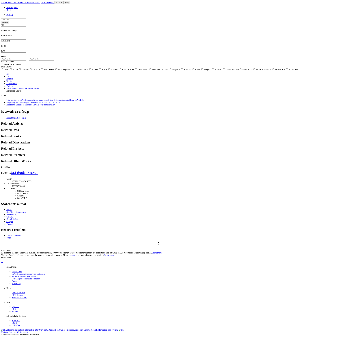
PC (2, 262)
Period (4, 56)
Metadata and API (19, 297)
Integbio (208, 69)
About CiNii (17, 271)
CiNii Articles (128, 69)
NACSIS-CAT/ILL (160, 69)
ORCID (9, 217)
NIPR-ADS (247, 69)
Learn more (157, 253)
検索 (67, 3)
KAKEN (187, 69)
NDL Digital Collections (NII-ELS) (73, 69)
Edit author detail (13, 235)
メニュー (59, 3)
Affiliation (5, 41)
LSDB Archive (232, 69)
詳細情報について (24, 173)
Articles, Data (12, 7)
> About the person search (28, 88)
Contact (15, 281)
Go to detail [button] (35, 2)
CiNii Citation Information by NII (15, 2)
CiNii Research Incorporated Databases (28, 274)
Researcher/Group (8, 30)
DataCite (36, 69)
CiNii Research (18, 292)
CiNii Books (143, 69)
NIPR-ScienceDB (264, 69)
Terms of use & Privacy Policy (25, 276)
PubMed (218, 69)
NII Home (16, 283)
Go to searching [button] (47, 2)
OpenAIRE (280, 69)
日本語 (9, 15)
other (8, 238)
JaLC (6, 69)
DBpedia (176, 69)
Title (3, 25)
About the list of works (16, 118)
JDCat (104, 69)
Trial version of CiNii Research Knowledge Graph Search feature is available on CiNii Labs (45, 100)
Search (5, 23)
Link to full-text (7, 61)
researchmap (11, 214)
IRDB (15, 69)
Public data (293, 69)
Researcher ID (7, 35)
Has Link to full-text (12, 64)
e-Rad (198, 69)
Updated (15, 306)
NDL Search (49, 69)
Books (9, 10)
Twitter (15, 311)
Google (9, 221)
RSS (14, 309)
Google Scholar (13, 219)
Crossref (25, 69)
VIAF (9, 209)
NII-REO (16, 325)
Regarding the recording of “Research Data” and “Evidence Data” (34, 102)
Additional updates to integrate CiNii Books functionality (30, 105)
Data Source (6, 67)
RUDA (95, 69)
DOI (3, 51)
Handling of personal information (26, 279)
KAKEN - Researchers (16, 212)
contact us (73, 255)
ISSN (3, 46)
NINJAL (115, 69)
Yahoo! (9, 224)
